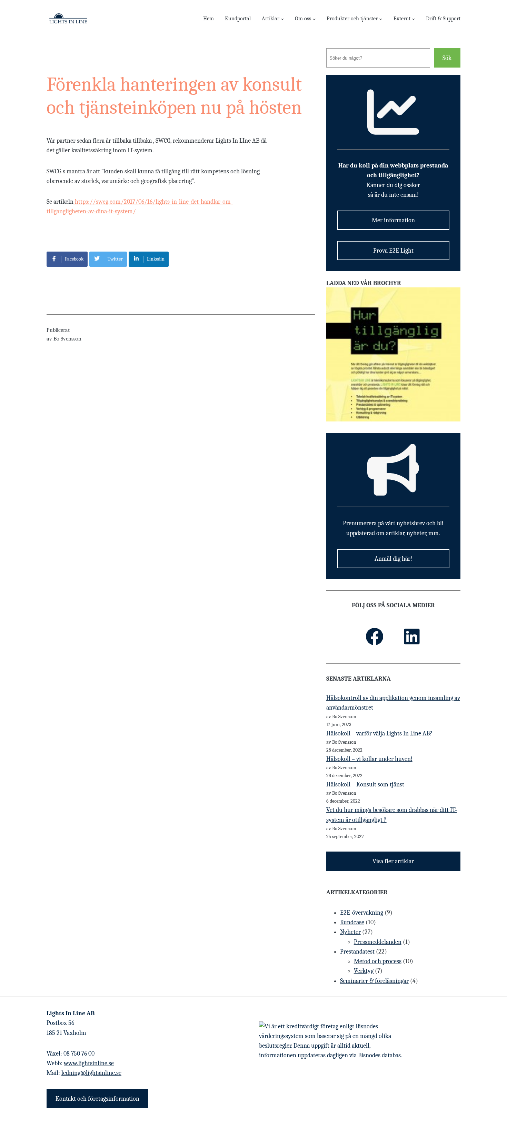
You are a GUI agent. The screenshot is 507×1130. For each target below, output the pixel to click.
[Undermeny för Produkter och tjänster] (380, 18)
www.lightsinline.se (89, 1063)
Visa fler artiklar (393, 861)
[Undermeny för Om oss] (314, 18)
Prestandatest (357, 951)
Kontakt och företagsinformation (97, 1098)
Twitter (115, 259)
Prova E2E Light (393, 250)
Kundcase (352, 922)
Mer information (393, 220)
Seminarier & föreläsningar (374, 980)
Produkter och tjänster (352, 19)
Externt (402, 19)
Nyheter (350, 931)
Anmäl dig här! (393, 558)
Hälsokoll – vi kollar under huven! (369, 758)
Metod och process (377, 961)
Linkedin (156, 259)
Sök (447, 57)
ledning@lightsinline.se (91, 1072)
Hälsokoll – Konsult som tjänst (365, 784)
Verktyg (364, 970)
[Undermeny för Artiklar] (282, 18)
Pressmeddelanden (377, 941)
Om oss (303, 19)
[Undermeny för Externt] (413, 18)
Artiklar (270, 19)
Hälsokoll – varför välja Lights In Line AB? (379, 733)
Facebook (74, 259)
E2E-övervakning (361, 912)
